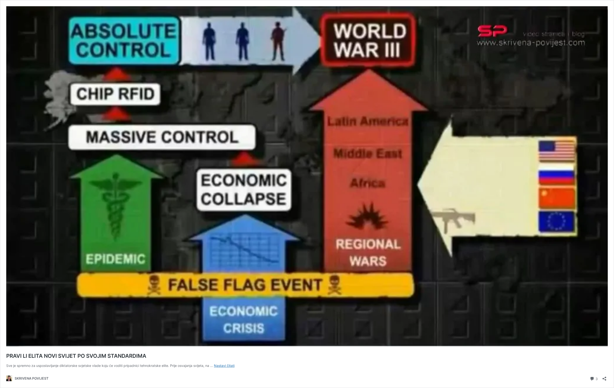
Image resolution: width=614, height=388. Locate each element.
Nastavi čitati (224, 366)
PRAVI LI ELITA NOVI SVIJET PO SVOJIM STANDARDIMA (76, 356)
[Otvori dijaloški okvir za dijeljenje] (604, 377)
